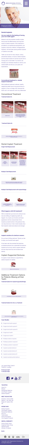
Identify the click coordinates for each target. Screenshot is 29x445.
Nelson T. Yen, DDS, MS (7, 400)
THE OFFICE (4, 385)
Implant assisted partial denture (11, 357)
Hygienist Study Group (7, 425)
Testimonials (4, 415)
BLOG (2, 431)
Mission (3, 389)
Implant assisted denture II (10, 351)
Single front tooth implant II (10, 326)
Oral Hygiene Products (7, 418)
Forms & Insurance (6, 416)
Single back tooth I (8, 332)
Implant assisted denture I (10, 348)
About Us (3, 387)
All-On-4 (3, 413)
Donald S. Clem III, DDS (7, 399)
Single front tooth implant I (10, 323)
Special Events (5, 426)
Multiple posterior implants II (10, 344)
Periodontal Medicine (6, 390)
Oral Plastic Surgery (6, 392)
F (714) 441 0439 (5, 371)
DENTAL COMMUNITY (7, 421)
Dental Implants (5, 393)
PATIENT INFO (5, 406)
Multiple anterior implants (9, 338)
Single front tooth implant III (10, 329)
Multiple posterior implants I (10, 341)
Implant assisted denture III (10, 354)
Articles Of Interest (6, 428)
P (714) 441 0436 (5, 369)
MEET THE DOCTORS (6, 396)
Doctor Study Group (6, 423)
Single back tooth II (8, 335)
